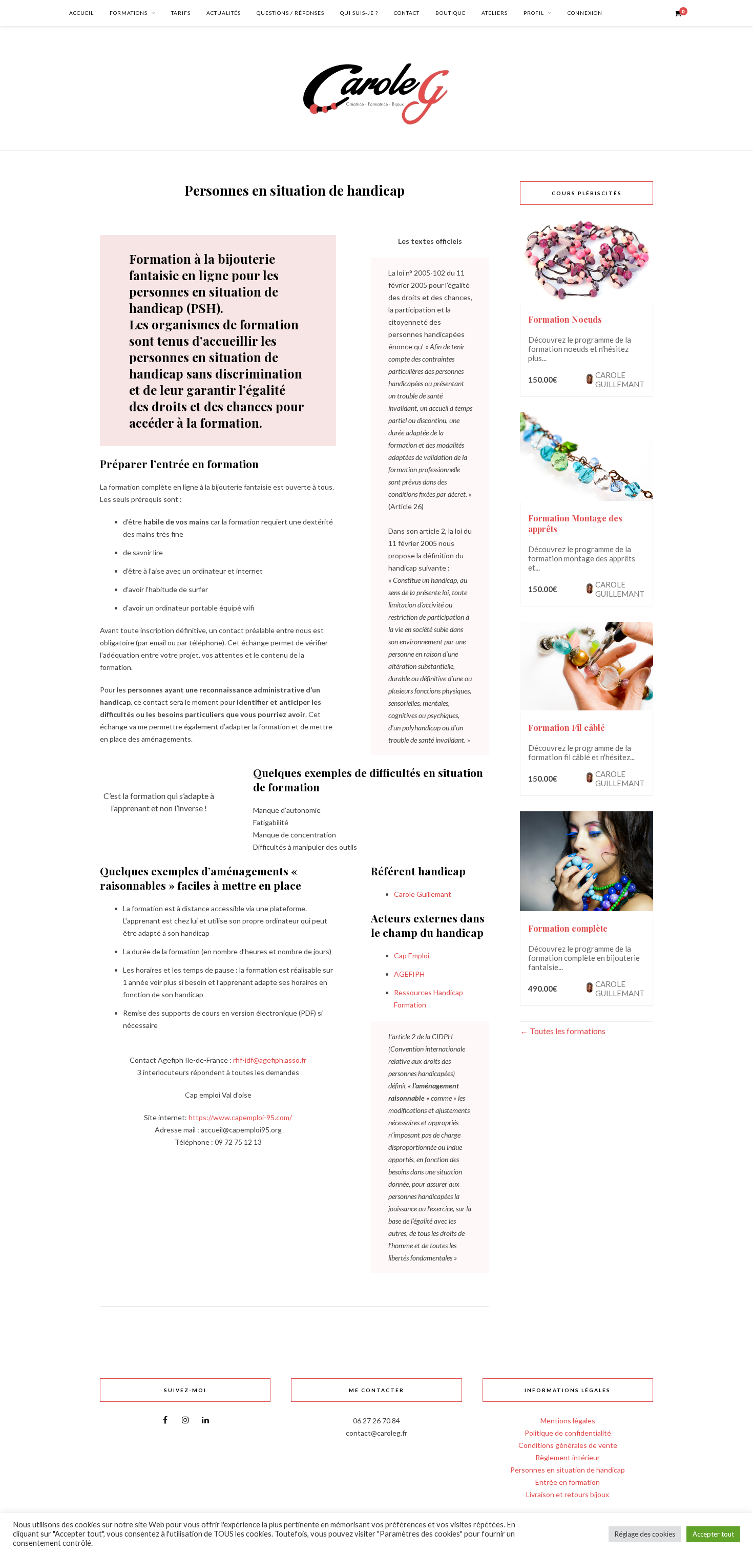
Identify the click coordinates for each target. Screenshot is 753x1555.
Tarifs (181, 13)
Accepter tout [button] (713, 1534)
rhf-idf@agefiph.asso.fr (269, 1060)
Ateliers (495, 13)
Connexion (585, 13)
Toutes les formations (566, 1031)
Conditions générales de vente (567, 1445)
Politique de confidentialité (568, 1432)
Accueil (81, 13)
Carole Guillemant (422, 894)
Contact (407, 13)
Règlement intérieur (567, 1457)
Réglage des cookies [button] (645, 1534)
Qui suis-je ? (359, 13)
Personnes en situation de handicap (567, 1469)
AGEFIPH (409, 974)
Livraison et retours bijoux (567, 1494)
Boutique (450, 13)
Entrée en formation (567, 1482)
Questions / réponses (290, 13)
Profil (534, 13)
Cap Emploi (411, 955)
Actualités (223, 13)
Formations (129, 13)
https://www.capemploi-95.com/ (240, 1117)
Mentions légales (567, 1420)
